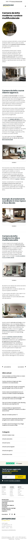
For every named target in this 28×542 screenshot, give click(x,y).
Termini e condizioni (13, 289)
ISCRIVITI (20, 286)
